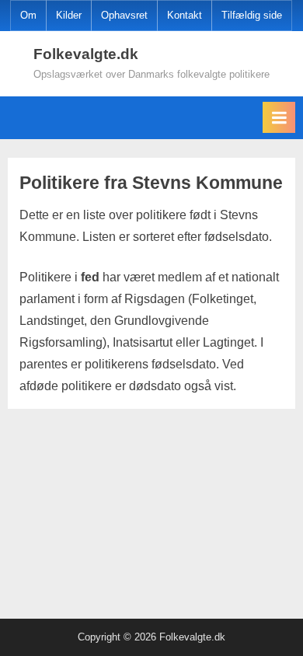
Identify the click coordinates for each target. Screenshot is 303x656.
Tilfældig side (251, 15)
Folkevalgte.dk (85, 54)
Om (28, 15)
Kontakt (184, 15)
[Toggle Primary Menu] (279, 117)
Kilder (69, 15)
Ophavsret (124, 15)
